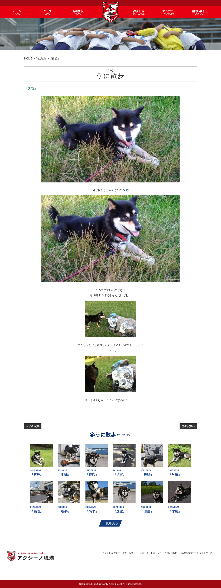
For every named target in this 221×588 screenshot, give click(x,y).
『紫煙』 (36, 474)
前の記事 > (188, 426)
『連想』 (92, 474)
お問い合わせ (171, 553)
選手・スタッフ (130, 553)
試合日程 (157, 553)
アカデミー (145, 553)
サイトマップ (205, 553)
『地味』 (64, 474)
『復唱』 (147, 474)
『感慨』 (36, 511)
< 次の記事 (33, 426)
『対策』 (174, 474)
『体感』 (174, 511)
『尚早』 (92, 511)
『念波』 (119, 511)
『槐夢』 (64, 511)
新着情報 (115, 553)
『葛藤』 (147, 511)
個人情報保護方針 (188, 553)
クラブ (105, 553)
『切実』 (119, 474)
